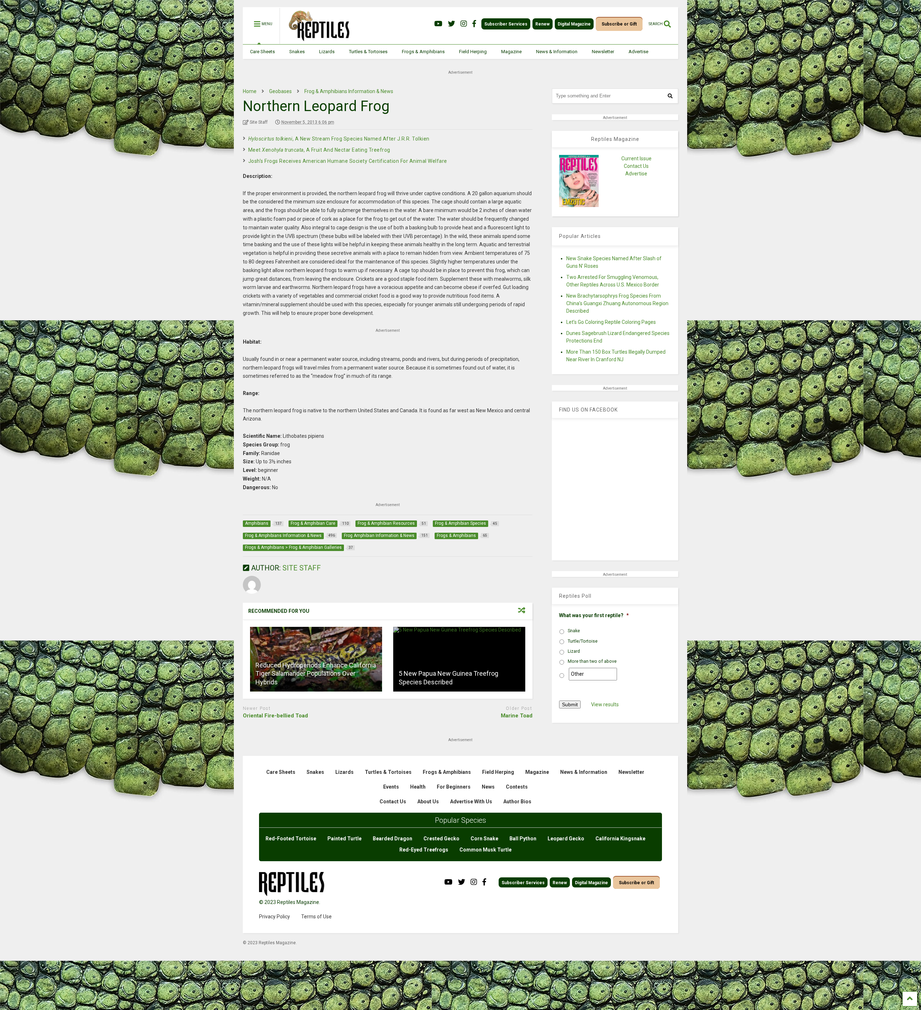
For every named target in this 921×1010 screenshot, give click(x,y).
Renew (542, 24)
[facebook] (474, 24)
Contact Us (636, 166)
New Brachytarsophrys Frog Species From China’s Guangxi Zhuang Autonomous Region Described (617, 303)
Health (418, 787)
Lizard (574, 651)
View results (605, 704)
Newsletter (603, 51)
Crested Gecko (441, 838)
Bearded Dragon (392, 838)
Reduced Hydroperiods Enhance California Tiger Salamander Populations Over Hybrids (315, 673)
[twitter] (451, 24)
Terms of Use (316, 916)
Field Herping (473, 51)
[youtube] (438, 24)
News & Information (556, 51)
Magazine (511, 51)
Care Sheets (262, 51)
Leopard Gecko (566, 838)
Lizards (327, 51)
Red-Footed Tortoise (291, 838)
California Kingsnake (620, 838)
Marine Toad (516, 715)
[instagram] (463, 24)
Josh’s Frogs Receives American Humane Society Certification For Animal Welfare (347, 161)
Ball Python (522, 838)
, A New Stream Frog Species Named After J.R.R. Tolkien (339, 139)
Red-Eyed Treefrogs (423, 850)
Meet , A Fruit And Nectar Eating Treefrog (319, 150)
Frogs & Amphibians (423, 51)
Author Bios (517, 801)
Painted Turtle (344, 838)
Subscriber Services (505, 24)
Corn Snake (484, 838)
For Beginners (454, 787)
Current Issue (636, 158)
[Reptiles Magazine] (317, 40)
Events (391, 787)
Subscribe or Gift (619, 24)
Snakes (297, 51)
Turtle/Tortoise (583, 641)
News (488, 787)
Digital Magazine (574, 24)
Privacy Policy (274, 916)
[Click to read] (459, 659)
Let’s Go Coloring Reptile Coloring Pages (611, 322)
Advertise (638, 51)
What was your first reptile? (594, 615)
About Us (428, 801)
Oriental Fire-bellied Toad (275, 715)
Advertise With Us (471, 801)
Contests (517, 787)
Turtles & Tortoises (368, 51)
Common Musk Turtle (485, 850)
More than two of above (592, 661)
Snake (574, 630)
